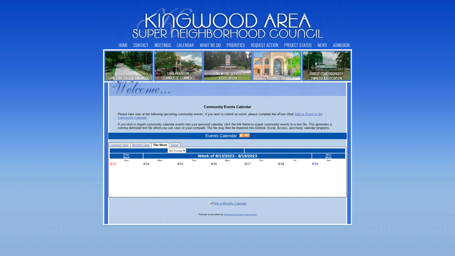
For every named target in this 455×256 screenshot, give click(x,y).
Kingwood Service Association (240, 214)
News (322, 45)
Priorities (236, 45)
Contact (141, 45)
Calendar (185, 45)
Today (174, 145)
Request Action (264, 45)
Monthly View (141, 145)
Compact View (119, 145)
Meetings (163, 45)
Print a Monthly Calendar (229, 203)
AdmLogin (341, 45)
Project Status (298, 45)
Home (123, 45)
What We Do (210, 45)
